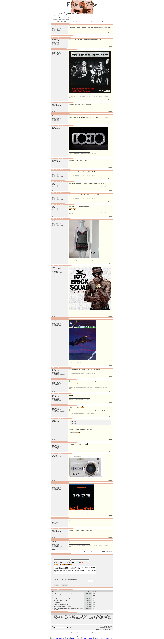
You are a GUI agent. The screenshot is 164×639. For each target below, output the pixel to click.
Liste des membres (85, 632)
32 (68, 623)
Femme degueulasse (66, 622)
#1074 (53, 528)
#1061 (53, 204)
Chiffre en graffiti (65, 617)
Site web (53, 32)
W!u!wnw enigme (93, 620)
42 (58, 21)
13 (81, 618)
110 (65, 21)
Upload (85, 562)
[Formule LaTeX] (69, 562)
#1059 (53, 181)
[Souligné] (58, 562)
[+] (111, 19)
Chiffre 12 (71, 615)
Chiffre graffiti (103, 615)
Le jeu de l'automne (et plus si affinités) (63, 593)
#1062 (53, 218)
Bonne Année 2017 (58, 600)
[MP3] (79, 562)
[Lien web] (60, 562)
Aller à (53, 626)
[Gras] (54, 562)
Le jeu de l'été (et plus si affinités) (84, 21)
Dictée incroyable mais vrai (60, 606)
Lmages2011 (88, 618)
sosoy (53, 127)
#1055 (53, 113)
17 (108, 618)
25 (105, 620)
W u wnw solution (89, 616)
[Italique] (56, 562)
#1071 (53, 453)
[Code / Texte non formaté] (67, 562)
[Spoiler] (73, 562)
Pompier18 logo (62, 619)
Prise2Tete (68, 632)
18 (54, 619)
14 (95, 618)
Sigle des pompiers (83, 622)
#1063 (53, 265)
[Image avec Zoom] (63, 562)
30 (59, 623)
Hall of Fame (92, 632)
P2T (104, 626)
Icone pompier (62, 618)
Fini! (55, 602)
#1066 (53, 379)
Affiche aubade (81, 619)
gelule (53, 520)
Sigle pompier (78, 616)
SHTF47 (54, 51)
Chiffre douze (103, 622)
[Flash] (75, 562)
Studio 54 (70, 616)
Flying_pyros (55, 39)
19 (99, 619)
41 (57, 21)
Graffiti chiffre (57, 616)
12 (68, 618)
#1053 (53, 49)
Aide (88, 562)
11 (104, 617)
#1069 (53, 418)
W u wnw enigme (93, 615)
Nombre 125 (74, 620)
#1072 (53, 482)
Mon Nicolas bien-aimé (59, 604)
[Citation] (65, 562)
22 (80, 620)
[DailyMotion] (82, 562)
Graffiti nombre (92, 619)
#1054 (53, 102)
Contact (97, 632)
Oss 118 (93, 623)
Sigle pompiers (87, 617)
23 (85, 620)
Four (62, 620)
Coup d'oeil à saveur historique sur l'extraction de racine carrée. (68, 608)
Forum (70, 21)
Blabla (74, 21)
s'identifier (69, 17)
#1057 (53, 158)
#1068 (53, 405)
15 (99, 618)
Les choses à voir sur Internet (60, 598)
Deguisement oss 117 (71, 621)
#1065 (53, 367)
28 (84, 621)
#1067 (53, 393)
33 (72, 623)
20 (103, 619)
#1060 (53, 192)
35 (99, 623)
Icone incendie (92, 621)
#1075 (53, 539)
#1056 (53, 125)
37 (108, 623)
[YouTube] (80, 562)
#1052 (53, 37)
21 (67, 620)
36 (103, 623)
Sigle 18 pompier (80, 623)
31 (63, 623)
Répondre (110, 32)
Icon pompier (94, 622)
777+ (100, 617)
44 (61, 21)
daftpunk (54, 321)
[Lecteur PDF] (71, 562)
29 (75, 622)
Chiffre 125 (75, 618)
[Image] (61, 562)
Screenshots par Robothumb (106, 627)
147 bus (110, 616)
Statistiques (77, 632)
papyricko (54, 25)
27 (80, 621)
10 (94, 617)
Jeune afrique (62, 615)
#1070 (53, 442)
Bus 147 (78, 615)
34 (87, 623)
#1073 (53, 517)
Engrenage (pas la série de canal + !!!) (62, 596)
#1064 (53, 318)
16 (103, 618)
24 (100, 620)
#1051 (53, 23)
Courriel (72, 558)
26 (62, 621)
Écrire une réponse (107, 21)
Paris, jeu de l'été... (58, 594)
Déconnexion (110, 15)
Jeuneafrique (72, 619)
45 (62, 21)
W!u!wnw (101, 621)
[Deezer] (77, 562)
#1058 (53, 169)
